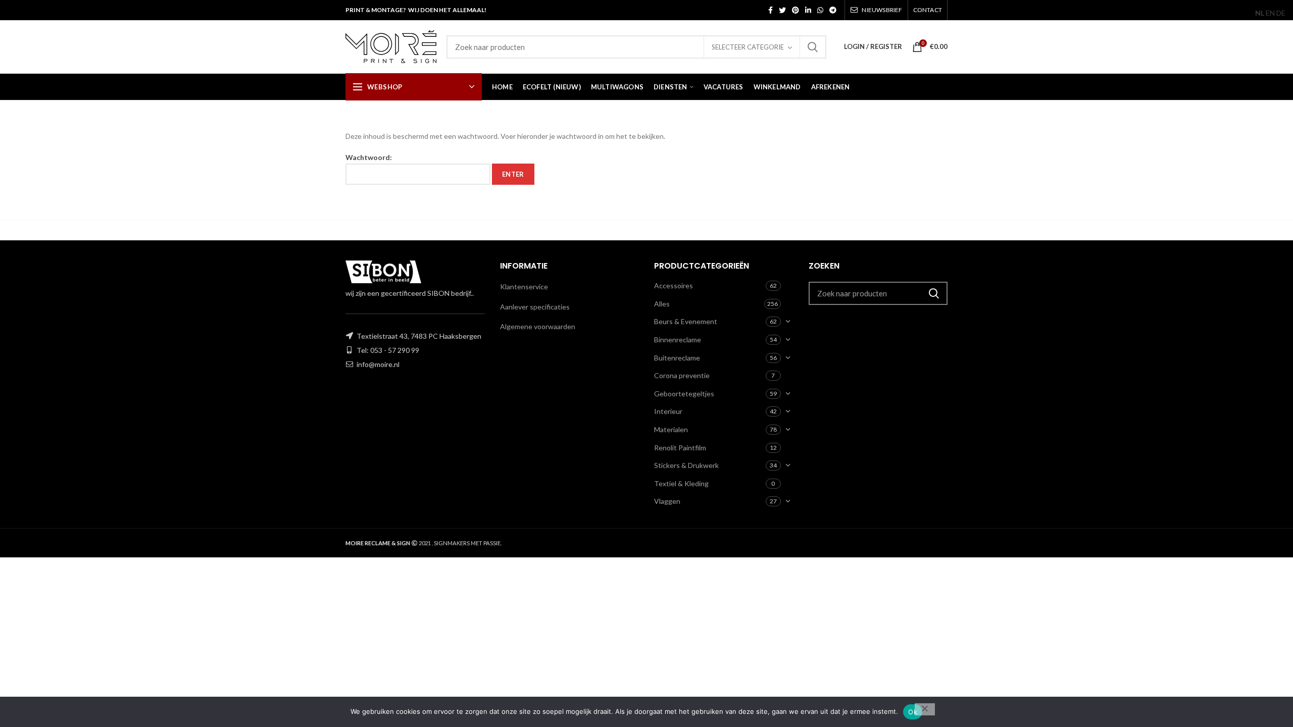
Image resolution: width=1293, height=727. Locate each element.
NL (1259, 13)
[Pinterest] (795, 10)
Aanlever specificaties (535, 306)
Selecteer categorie (748, 47)
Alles (662, 303)
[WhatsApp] (820, 10)
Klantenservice (524, 286)
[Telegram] (832, 10)
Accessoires (673, 285)
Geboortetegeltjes (684, 393)
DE (1280, 13)
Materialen (671, 429)
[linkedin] (808, 10)
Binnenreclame (677, 339)
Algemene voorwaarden (537, 326)
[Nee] (925, 709)
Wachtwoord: (368, 157)
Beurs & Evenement (685, 321)
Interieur (668, 411)
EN (1270, 13)
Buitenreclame (677, 357)
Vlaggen (667, 501)
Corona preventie (682, 375)
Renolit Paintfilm (680, 447)
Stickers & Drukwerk (686, 465)
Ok (912, 712)
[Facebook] (770, 10)
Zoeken (812, 47)
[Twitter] (782, 10)
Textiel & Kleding (681, 483)
